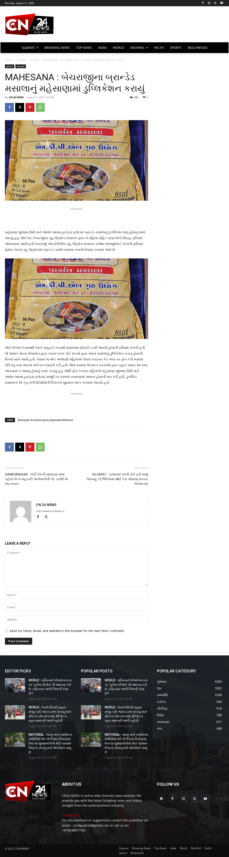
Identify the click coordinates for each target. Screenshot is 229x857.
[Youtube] (221, 3)
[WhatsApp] (40, 107)
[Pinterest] (29, 107)
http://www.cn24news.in (50, 511)
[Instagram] (209, 3)
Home (9, 60)
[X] (215, 3)
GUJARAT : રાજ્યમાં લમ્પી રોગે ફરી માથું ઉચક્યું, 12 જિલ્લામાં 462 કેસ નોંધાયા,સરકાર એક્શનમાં (117, 479)
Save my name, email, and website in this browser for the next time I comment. (67, 631)
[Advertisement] (140, 26)
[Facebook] (203, 3)
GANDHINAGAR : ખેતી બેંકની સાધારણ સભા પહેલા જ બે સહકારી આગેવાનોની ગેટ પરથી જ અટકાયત (36, 479)
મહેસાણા (34, 60)
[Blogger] (161, 798)
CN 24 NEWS (16, 97)
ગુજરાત (21, 60)
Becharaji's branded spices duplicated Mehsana (45, 420)
